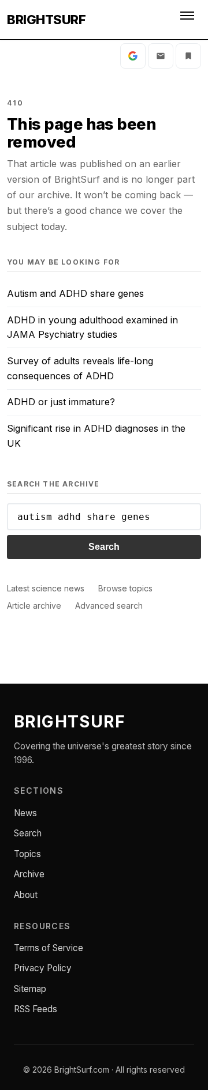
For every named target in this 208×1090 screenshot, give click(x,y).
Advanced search (109, 605)
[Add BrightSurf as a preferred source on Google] (133, 56)
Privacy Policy (43, 968)
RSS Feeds (35, 1009)
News (25, 813)
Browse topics (125, 588)
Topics (27, 853)
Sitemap (30, 988)
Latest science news (45, 588)
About (26, 894)
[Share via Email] (160, 56)
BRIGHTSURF (46, 19)
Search (104, 547)
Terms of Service (48, 947)
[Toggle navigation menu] (188, 19)
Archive (29, 874)
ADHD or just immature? (61, 402)
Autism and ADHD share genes (75, 293)
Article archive (34, 605)
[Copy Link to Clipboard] (188, 56)
